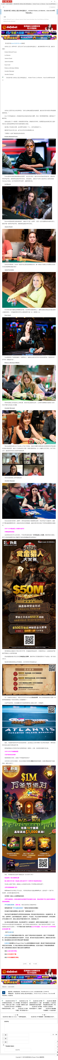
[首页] (56, 1041)
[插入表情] (52, 1034)
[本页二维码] (56, 1055)
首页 (4, 4)
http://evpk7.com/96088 (47, 926)
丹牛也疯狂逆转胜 (18, 908)
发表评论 (53, 7)
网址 (4, 1043)
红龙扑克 (7, 943)
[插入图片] (55, 1034)
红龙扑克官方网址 (12, 951)
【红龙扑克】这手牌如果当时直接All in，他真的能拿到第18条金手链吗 (35, 1008)
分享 (36, 963)
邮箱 (5, 1039)
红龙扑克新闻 (9, 4)
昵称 (5, 1035)
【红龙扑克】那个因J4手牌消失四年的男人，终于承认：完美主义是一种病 (8, 1008)
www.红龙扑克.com (16, 43)
